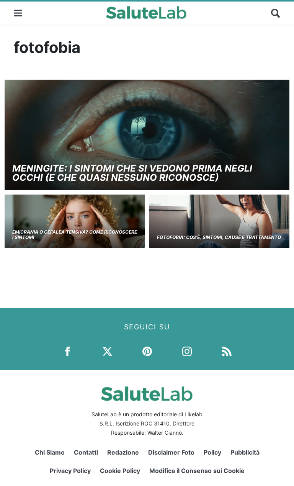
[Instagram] (187, 351)
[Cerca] (275, 13)
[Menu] (18, 13)
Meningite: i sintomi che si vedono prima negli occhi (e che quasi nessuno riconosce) (132, 173)
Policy (212, 452)
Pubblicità (245, 452)
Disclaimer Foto (171, 452)
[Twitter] (107, 351)
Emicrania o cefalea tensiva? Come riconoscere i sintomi (74, 234)
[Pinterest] (147, 351)
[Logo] (146, 13)
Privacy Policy (70, 471)
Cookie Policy (120, 471)
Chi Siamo (50, 452)
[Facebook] (67, 351)
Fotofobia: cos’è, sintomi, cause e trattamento (219, 237)
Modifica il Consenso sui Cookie (197, 471)
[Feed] (227, 351)
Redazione (123, 452)
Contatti (86, 452)
